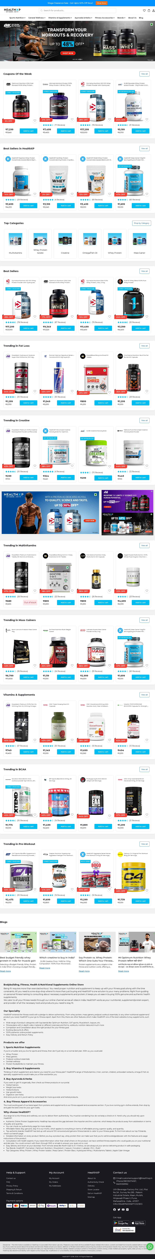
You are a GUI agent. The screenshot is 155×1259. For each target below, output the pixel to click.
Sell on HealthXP (95, 1193)
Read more (5, 971)
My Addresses (55, 1186)
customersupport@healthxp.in (137, 1178)
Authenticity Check (96, 1182)
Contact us (11, 1178)
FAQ (8, 1182)
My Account (54, 1178)
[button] (144, 10)
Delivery (91, 1186)
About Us (92, 1178)
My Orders (53, 1182)
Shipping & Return (14, 1189)
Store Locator (93, 1189)
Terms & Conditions (14, 1193)
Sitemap (91, 1197)
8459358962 (122, 1184)
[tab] (73, 59)
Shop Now (101, 3)
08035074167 (129, 1181)
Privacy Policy (12, 1186)
